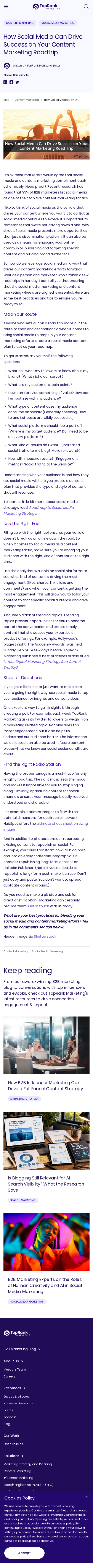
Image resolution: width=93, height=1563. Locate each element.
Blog (6, 100)
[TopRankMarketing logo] (46, 6)
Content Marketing (20, 23)
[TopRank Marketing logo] (17, 1333)
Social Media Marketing (58, 23)
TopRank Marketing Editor (43, 65)
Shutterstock (45, 936)
